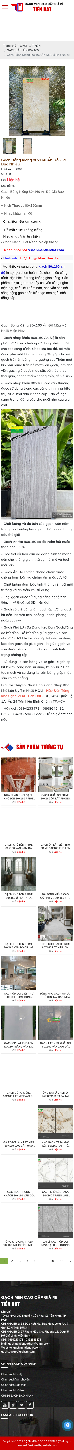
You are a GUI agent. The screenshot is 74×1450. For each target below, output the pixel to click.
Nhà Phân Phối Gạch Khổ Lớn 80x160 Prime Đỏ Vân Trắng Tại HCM (18, 797)
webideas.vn (50, 1445)
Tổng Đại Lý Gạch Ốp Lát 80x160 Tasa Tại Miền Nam (55, 1094)
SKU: (4, 174)
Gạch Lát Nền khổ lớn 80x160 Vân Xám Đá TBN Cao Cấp (55, 1045)
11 (62, 1261)
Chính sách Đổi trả (12, 1390)
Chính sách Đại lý (11, 1374)
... (43, 1261)
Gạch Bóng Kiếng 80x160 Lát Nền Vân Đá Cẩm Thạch (18, 1094)
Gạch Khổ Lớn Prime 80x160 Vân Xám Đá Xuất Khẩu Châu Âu (19, 846)
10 (52, 1261)
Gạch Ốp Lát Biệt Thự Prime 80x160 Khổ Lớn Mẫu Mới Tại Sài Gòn (55, 846)
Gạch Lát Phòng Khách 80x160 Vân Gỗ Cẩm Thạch (19, 1193)
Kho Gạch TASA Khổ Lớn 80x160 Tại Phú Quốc (55, 1144)
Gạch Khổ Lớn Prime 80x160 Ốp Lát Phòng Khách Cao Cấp (55, 797)
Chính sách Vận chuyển (15, 1379)
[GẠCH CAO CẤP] (37, 101)
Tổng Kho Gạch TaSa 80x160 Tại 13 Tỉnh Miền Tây (19, 1243)
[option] (37, 101)
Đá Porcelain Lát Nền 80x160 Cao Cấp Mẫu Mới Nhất (18, 1144)
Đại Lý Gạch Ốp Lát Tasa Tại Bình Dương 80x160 (55, 1243)
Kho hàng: (8, 185)
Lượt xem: (7, 169)
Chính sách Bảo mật (13, 1385)
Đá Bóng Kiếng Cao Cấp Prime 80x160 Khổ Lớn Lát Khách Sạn (55, 896)
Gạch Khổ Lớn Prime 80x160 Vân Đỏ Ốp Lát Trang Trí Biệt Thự (18, 945)
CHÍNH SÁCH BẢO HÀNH (17, 1395)
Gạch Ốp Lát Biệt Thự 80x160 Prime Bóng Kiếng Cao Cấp (18, 995)
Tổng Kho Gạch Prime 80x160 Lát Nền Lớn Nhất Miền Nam (55, 945)
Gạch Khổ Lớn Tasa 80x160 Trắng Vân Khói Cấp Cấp (55, 1193)
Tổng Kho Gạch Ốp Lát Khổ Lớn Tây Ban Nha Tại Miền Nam (55, 995)
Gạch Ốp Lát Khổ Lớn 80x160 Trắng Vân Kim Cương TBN (18, 1045)
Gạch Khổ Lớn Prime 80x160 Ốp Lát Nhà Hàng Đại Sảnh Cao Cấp (19, 896)
